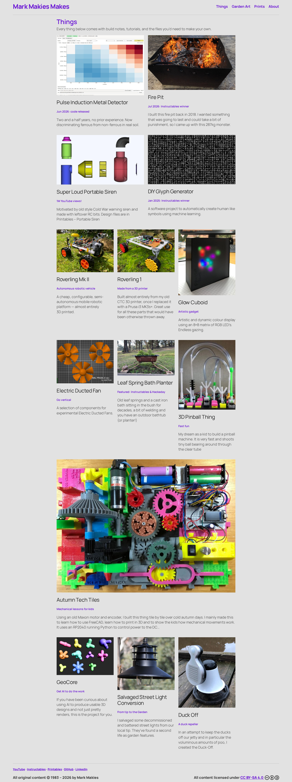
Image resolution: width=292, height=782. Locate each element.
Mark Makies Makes (41, 6)
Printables (55, 769)
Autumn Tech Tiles (78, 600)
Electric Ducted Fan (79, 390)
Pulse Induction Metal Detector (92, 102)
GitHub (68, 769)
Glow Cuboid (193, 302)
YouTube (19, 769)
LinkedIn (81, 769)
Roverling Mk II (73, 279)
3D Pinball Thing (196, 417)
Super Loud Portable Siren (87, 192)
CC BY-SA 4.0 (252, 777)
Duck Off (188, 715)
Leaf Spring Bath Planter (145, 383)
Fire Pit (156, 97)
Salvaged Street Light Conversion (142, 700)
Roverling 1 (129, 279)
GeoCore (67, 682)
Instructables (36, 769)
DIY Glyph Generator (170, 191)
